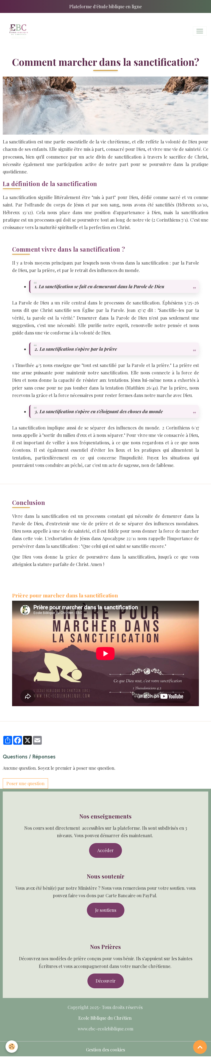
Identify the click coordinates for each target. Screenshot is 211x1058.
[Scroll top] (200, 1047)
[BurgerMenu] (200, 31)
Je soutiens (105, 910)
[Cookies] (11, 1046)
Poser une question (25, 783)
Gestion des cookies (105, 1049)
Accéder (105, 850)
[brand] (19, 31)
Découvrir (106, 981)
